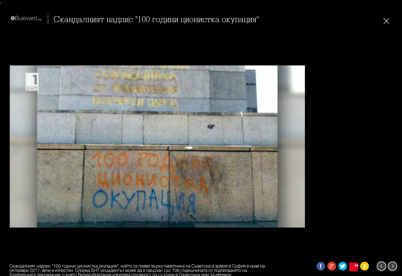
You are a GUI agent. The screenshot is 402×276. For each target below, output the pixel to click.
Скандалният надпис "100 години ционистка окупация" (156, 19)
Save (356, 265)
